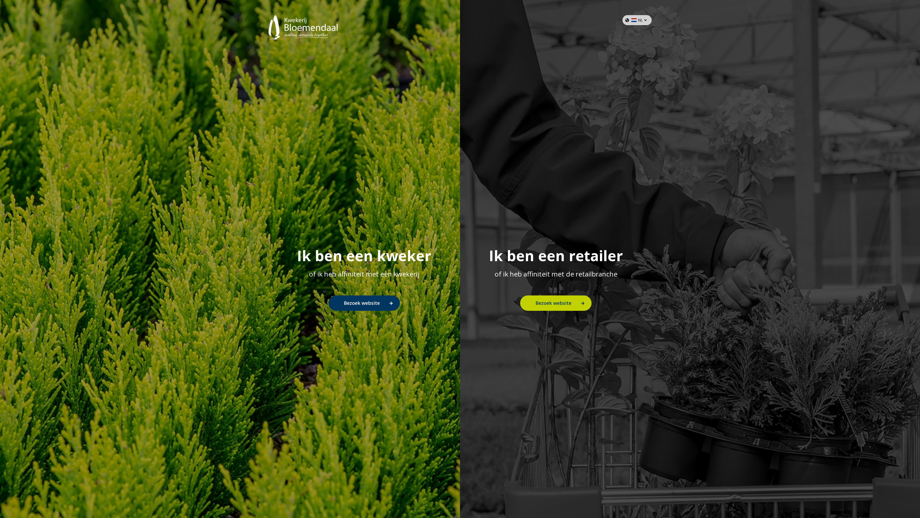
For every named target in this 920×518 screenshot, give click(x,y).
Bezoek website (362, 303)
